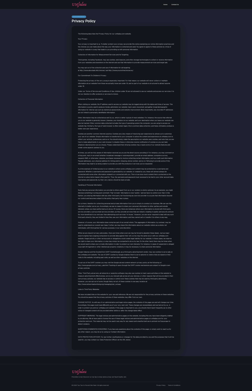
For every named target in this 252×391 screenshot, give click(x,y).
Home (165, 4)
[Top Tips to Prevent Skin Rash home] (79, 4)
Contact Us (175, 4)
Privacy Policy (161, 385)
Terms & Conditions (174, 385)
